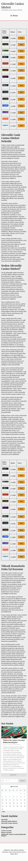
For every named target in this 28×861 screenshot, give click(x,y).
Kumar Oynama (6, 832)
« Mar (3, 811)
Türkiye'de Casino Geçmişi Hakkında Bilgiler (13, 835)
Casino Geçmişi (6, 830)
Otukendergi (16, 744)
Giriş (21, 38)
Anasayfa (4, 819)
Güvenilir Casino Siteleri (9, 823)
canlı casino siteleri (9, 617)
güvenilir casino (11, 272)
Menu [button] (15, 16)
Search (22, 781)
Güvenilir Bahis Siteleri (9, 821)
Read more (13, 775)
